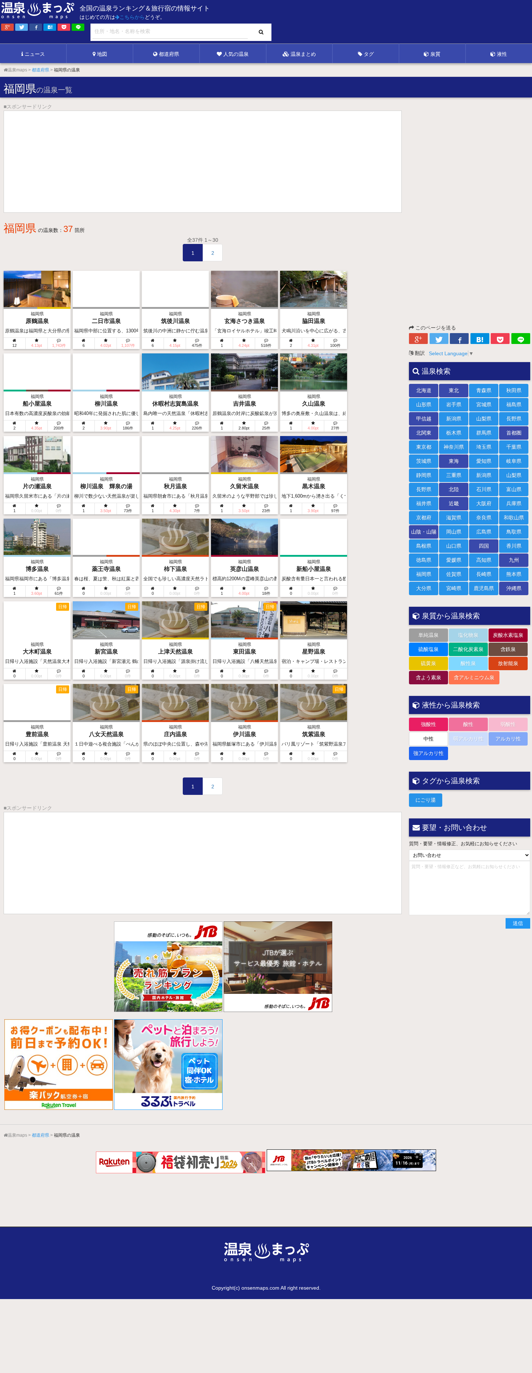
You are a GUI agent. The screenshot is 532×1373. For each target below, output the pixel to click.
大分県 (423, 588)
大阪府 (483, 503)
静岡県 (423, 475)
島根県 (423, 546)
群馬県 (483, 433)
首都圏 (514, 433)
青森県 (483, 390)
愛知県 (483, 461)
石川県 (483, 489)
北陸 (454, 489)
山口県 (453, 546)
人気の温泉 (236, 54)
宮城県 (483, 404)
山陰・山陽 (423, 532)
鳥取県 (514, 532)
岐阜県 (514, 461)
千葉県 (514, 447)
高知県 (483, 560)
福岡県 (423, 574)
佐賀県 (453, 574)
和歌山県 (514, 517)
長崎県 (483, 574)
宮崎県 (453, 588)
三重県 (453, 475)
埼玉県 (483, 447)
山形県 (423, 404)
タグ (369, 54)
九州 (514, 560)
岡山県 (453, 532)
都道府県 (169, 54)
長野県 (514, 419)
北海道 (423, 390)
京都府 (423, 517)
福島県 (514, 404)
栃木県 (453, 433)
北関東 (423, 433)
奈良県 (483, 517)
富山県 (514, 489)
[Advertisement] (383, 22)
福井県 (423, 503)
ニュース (35, 54)
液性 (502, 54)
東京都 (423, 447)
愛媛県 (453, 560)
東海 (454, 461)
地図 (102, 54)
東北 (454, 390)
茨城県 (423, 461)
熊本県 (514, 574)
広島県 (483, 532)
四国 (484, 546)
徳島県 (423, 560)
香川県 (514, 546)
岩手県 (453, 404)
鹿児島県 (484, 588)
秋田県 (514, 390)
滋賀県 (453, 517)
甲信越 (423, 419)
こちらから (132, 17)
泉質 (435, 54)
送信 (518, 923)
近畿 (454, 503)
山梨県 (483, 419)
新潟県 (453, 419)
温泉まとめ (303, 54)
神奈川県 (454, 447)
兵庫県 (514, 503)
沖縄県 (514, 588)
